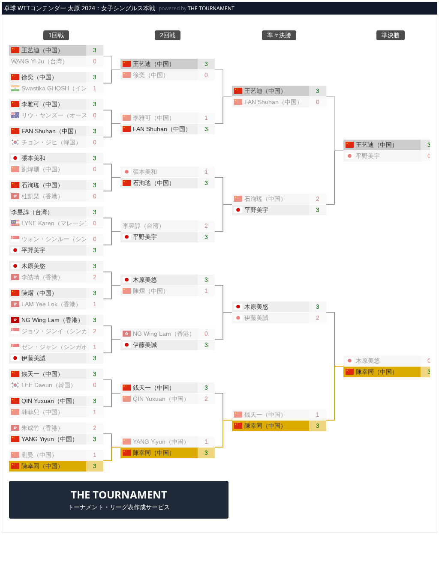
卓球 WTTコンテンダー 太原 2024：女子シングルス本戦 (79, 8)
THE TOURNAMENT (211, 8)
